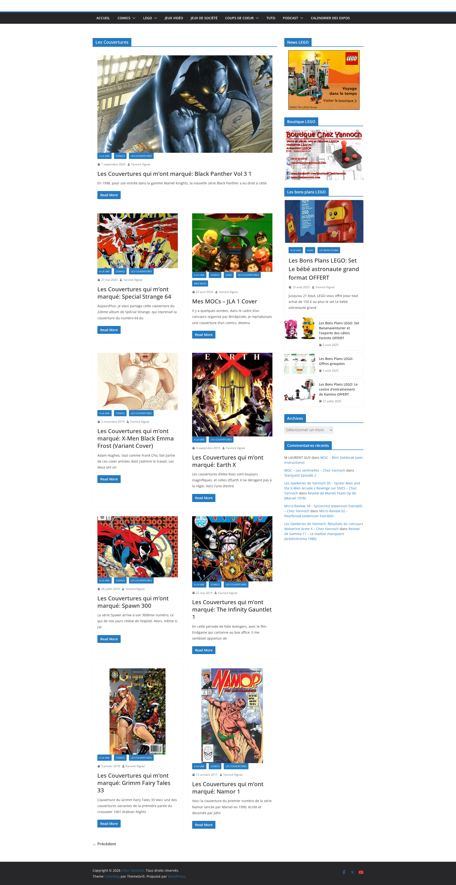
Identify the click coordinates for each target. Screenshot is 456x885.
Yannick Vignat (140, 164)
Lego (147, 18)
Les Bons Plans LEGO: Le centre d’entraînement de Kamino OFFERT (338, 389)
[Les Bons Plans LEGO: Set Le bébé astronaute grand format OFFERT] (323, 221)
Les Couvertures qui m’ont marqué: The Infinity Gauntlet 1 (232, 609)
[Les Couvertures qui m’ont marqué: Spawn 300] (137, 546)
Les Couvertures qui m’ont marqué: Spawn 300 (133, 601)
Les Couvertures (141, 156)
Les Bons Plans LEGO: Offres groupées (336, 361)
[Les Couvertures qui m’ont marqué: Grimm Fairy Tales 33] (137, 711)
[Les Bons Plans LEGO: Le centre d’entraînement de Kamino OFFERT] (299, 393)
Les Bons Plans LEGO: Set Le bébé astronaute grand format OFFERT (324, 268)
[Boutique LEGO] (323, 155)
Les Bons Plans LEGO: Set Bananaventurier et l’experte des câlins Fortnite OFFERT (339, 330)
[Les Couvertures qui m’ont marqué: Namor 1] (232, 715)
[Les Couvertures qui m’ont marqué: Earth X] (232, 394)
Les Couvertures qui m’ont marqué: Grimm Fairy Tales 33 (134, 782)
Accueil (103, 18)
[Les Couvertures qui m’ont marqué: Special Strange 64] (137, 240)
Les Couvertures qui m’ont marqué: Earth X (227, 461)
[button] (133, 18)
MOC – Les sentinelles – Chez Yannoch (314, 470)
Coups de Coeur (239, 18)
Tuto (270, 18)
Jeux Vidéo (174, 18)
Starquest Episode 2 (300, 475)
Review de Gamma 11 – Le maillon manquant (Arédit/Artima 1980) (322, 533)
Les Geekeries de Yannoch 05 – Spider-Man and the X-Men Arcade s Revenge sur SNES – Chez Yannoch (322, 488)
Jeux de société (204, 18)
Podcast (290, 18)
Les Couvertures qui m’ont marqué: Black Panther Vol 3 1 (174, 173)
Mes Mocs (200, 283)
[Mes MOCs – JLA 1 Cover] (232, 242)
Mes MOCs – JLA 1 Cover (224, 301)
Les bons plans (328, 250)
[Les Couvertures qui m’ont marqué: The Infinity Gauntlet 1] (232, 548)
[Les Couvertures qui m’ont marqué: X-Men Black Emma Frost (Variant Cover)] (137, 381)
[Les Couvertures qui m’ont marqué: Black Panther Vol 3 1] (184, 104)
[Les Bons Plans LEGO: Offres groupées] (299, 364)
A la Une (104, 156)
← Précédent (104, 844)
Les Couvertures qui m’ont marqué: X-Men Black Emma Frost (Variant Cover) (135, 438)
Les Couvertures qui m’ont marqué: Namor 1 (227, 787)
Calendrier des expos (330, 18)
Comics (124, 18)
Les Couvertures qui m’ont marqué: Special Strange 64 (134, 292)
